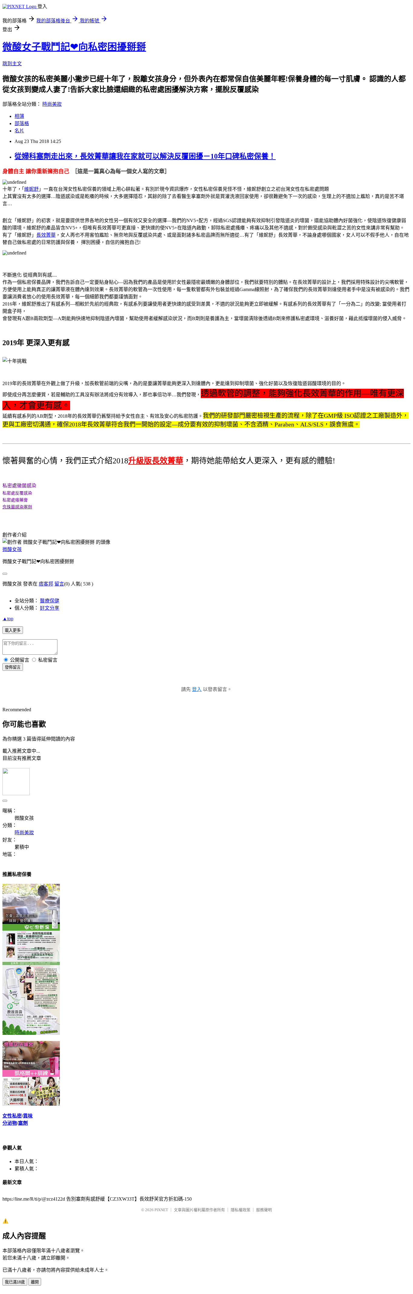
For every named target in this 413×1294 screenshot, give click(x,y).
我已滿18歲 (15, 1282)
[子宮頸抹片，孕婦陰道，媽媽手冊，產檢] (31, 1033)
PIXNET (161, 1210)
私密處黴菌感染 (19, 485)
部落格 (22, 123)
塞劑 (23, 1123)
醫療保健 (49, 600)
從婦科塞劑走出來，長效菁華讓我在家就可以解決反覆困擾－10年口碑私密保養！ (145, 156)
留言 (59, 583)
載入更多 (13, 630)
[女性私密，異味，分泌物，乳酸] (31, 1104)
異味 (28, 1115)
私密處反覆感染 (17, 493)
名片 (19, 130)
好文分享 (49, 608)
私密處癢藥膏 (15, 500)
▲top (7, 618)
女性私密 (12, 1115)
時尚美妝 (52, 104)
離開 (35, 1282)
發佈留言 (13, 667)
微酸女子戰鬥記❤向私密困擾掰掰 (74, 46)
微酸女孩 (12, 549)
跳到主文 (12, 63)
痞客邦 (46, 583)
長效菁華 (46, 235)
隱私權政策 (240, 1210)
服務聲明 (264, 1210)
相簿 (19, 116)
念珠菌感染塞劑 (17, 506)
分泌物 (9, 1123)
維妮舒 (31, 189)
